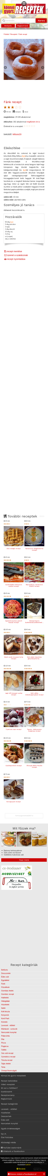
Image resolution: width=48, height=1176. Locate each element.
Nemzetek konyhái (8, 1032)
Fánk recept (23, 34)
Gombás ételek (7, 991)
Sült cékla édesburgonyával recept (34, 694)
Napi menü (24, 860)
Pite (2, 1039)
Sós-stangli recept (14, 548)
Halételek (5, 998)
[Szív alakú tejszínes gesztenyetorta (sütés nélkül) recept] (34, 654)
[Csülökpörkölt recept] (14, 763)
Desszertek (6, 973)
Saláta (3, 1050)
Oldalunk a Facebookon (13, 1151)
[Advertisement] (24, 365)
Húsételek (5, 1004)
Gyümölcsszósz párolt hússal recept (13, 621)
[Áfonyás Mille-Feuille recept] (34, 763)
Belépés (8, 26)
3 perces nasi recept (13, 729)
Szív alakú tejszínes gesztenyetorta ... (34, 658)
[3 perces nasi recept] (14, 726)
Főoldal (6, 34)
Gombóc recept (7, 994)
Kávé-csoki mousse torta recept (13, 658)
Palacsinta (5, 1036)
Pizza (3, 1043)
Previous (5, 68)
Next (42, 68)
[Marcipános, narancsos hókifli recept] (34, 582)
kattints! (28, 1165)
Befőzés (4, 970)
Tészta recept (6, 1060)
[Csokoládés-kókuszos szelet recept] (14, 582)
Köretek (4, 1022)
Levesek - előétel (8, 1025)
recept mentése (14, 251)
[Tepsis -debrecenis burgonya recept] (34, 726)
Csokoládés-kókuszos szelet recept (13, 585)
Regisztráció (22, 26)
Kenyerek (5, 1015)
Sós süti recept (7, 1053)
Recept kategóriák (9, 1104)
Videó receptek (8, 1084)
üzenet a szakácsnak (17, 255)
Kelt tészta (5, 1011)
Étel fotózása (7, 1137)
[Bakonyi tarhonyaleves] (8, 846)
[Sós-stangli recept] (14, 545)
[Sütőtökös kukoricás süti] (39, 846)
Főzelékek (5, 987)
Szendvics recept (8, 1057)
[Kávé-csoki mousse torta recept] (14, 654)
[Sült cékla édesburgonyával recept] (34, 690)
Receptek (13, 34)
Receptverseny (8, 1095)
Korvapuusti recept (14, 802)
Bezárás (21, 1169)
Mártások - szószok (9, 1029)
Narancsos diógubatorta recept (34, 549)
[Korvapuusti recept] (14, 799)
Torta (3, 1067)
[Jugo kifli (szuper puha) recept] (14, 690)
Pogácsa (4, 1046)
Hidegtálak (5, 1001)
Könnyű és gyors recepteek (13, 1076)
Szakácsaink (6, 1092)
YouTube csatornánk (12, 1148)
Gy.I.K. (4, 1134)
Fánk (3, 984)
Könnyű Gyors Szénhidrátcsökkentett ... (34, 621)
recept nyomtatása (15, 259)
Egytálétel (5, 980)
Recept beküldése (9, 1081)
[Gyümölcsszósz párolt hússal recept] (14, 618)
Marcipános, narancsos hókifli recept (34, 585)
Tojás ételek (6, 1064)
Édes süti (5, 977)
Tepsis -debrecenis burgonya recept (34, 730)
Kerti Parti (5, 1018)
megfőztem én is (33, 122)
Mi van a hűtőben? (9, 1088)
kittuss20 (17, 134)
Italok (3, 1008)
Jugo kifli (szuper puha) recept (13, 694)
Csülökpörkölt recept (14, 765)
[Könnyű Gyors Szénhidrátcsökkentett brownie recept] (34, 618)
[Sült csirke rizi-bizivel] (24, 846)
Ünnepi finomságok (9, 1070)
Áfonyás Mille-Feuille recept (34, 766)
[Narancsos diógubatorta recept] (34, 545)
